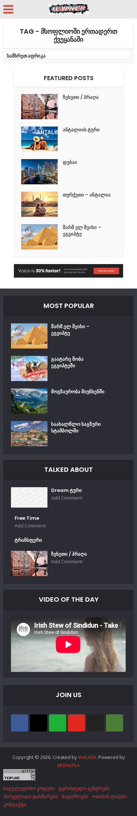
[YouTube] (76, 723)
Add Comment (66, 498)
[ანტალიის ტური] (42, 139)
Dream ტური (66, 490)
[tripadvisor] (114, 723)
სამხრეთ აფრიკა (26, 55)
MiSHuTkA (68, 765)
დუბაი (70, 162)
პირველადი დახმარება (30, 796)
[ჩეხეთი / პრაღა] (42, 106)
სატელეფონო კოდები (29, 788)
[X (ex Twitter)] (95, 723)
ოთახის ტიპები (109, 796)
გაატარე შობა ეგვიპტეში (67, 362)
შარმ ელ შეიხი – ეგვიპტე (82, 230)
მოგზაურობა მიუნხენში (77, 391)
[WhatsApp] (57, 723)
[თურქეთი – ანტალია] (42, 204)
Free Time (27, 518)
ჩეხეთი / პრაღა (81, 97)
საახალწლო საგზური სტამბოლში (76, 427)
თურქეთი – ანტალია (87, 195)
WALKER (87, 757)
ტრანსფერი (28, 540)
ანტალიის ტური (81, 130)
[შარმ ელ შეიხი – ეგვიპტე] (42, 236)
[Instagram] (38, 723)
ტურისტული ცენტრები (84, 788)
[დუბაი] (42, 171)
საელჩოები (75, 796)
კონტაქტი (14, 804)
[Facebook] (19, 723)
